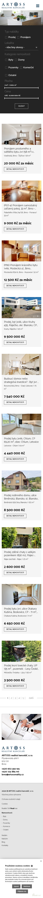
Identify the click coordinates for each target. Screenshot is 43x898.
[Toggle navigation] (38, 6)
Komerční (28, 68)
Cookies (5, 803)
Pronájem (25, 37)
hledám (4, 835)
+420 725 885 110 (10, 772)
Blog (3, 842)
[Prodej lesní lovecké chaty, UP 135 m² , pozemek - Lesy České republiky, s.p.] (21, 651)
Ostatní (12, 75)
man (13, 808)
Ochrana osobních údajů (11, 799)
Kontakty (5, 845)
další (31, 698)
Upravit (16, 886)
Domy (21, 60)
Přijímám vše (22, 891)
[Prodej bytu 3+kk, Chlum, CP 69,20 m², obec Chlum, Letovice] (21, 424)
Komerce (6, 826)
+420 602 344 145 (11, 769)
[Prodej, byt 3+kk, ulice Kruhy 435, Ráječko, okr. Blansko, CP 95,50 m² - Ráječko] (21, 307)
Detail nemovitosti (15, 169)
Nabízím (5, 838)
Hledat (21, 106)
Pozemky (13, 68)
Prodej (11, 37)
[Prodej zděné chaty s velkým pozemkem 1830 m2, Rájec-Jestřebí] (21, 537)
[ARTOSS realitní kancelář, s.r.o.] (13, 5)
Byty (10, 60)
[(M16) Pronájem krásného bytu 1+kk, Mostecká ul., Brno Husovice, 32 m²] (21, 250)
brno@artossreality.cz (13, 775)
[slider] (4, 88)
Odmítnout (26, 886)
